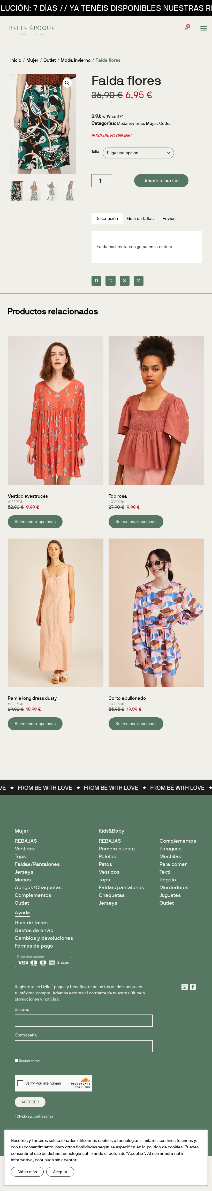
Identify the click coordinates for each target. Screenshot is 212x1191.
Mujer (32, 60)
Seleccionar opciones (35, 521)
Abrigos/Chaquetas (38, 887)
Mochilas (170, 856)
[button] (203, 28)
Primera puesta (117, 849)
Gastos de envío (34, 930)
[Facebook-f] (193, 987)
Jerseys (24, 872)
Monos (23, 880)
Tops (20, 856)
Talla (95, 151)
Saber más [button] (27, 1172)
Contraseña (26, 1035)
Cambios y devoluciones (44, 938)
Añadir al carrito (161, 180)
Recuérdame (29, 1061)
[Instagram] (184, 987)
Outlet (49, 60)
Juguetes (170, 895)
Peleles (107, 856)
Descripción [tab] (106, 218)
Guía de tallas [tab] (140, 218)
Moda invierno (76, 60)
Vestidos (25, 849)
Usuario (22, 1010)
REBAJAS (110, 841)
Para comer (173, 864)
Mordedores (174, 887)
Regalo (168, 880)
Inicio (15, 60)
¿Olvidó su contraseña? (34, 1116)
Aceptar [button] (60, 1172)
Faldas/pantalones (121, 887)
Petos (105, 864)
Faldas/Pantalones (37, 864)
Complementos (33, 895)
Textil (166, 872)
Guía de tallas (31, 923)
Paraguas (170, 849)
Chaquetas (112, 895)
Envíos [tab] (169, 218)
